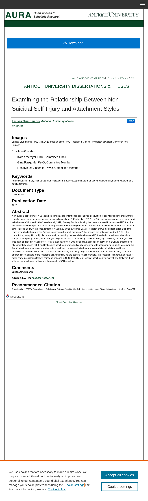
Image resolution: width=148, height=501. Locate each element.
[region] (74, 480)
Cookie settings (74, 485)
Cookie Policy (57, 489)
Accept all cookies (119, 475)
